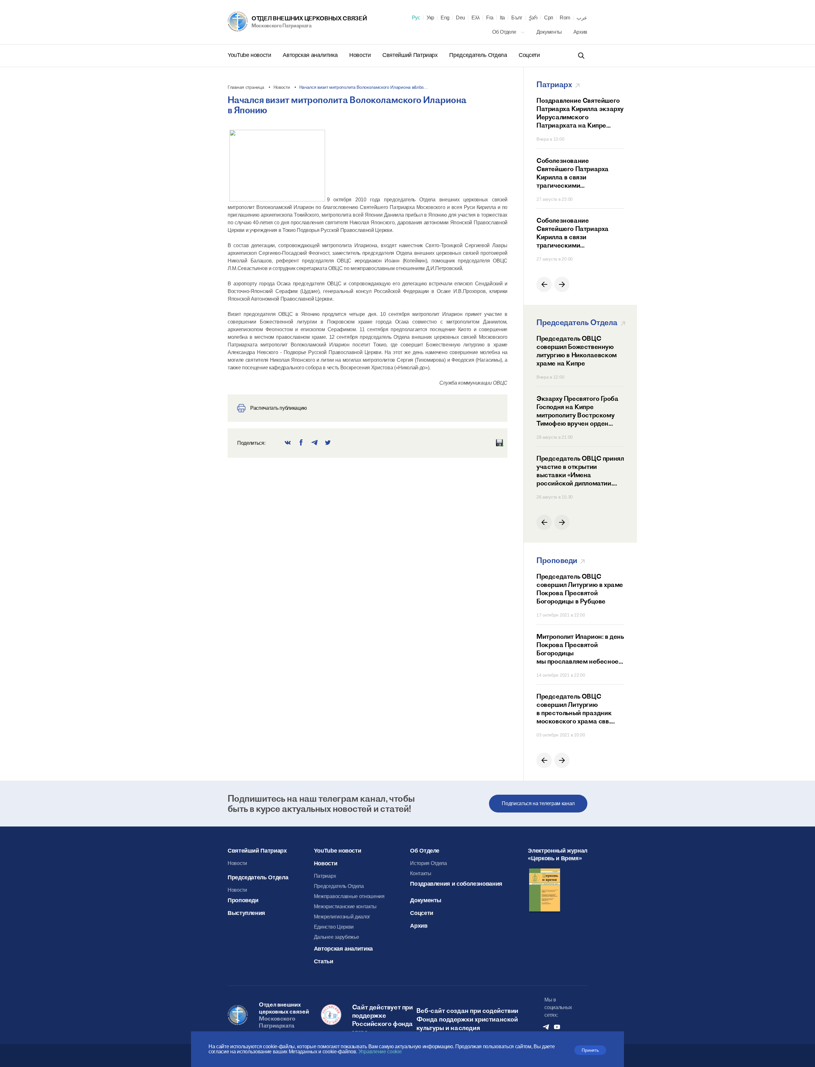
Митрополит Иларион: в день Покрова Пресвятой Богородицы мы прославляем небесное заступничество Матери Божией (580, 649)
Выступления (246, 913)
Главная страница (246, 87)
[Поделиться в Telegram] (314, 443)
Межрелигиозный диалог (342, 916)
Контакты (420, 873)
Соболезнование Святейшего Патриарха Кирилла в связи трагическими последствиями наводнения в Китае (578, 173)
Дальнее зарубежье (336, 937)
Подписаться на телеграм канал (538, 803)
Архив (580, 32)
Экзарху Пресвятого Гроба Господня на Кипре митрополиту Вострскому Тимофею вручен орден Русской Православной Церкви (577, 411)
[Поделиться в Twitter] (328, 443)
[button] (544, 284)
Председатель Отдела (478, 55)
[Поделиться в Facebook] (301, 443)
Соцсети (529, 55)
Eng (445, 17)
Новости (360, 55)
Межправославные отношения (349, 896)
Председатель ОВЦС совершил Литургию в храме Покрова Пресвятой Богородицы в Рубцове (579, 588)
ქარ (533, 17)
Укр (430, 17)
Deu (460, 17)
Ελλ (475, 17)
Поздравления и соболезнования (456, 884)
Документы (549, 32)
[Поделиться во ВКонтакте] (288, 443)
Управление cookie (380, 1051)
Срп (548, 17)
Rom (565, 17)
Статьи (323, 961)
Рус (416, 17)
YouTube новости (250, 55)
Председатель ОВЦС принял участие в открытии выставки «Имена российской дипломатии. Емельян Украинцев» (580, 470)
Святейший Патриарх (410, 55)
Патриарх (325, 876)
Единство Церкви (334, 927)
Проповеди (243, 900)
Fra (489, 17)
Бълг (516, 17)
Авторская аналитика (311, 55)
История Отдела (428, 863)
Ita (502, 17)
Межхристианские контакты (345, 906)
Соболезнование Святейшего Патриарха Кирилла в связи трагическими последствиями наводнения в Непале (578, 232)
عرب (582, 17)
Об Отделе (504, 32)
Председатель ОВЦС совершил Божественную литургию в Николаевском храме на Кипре (576, 350)
